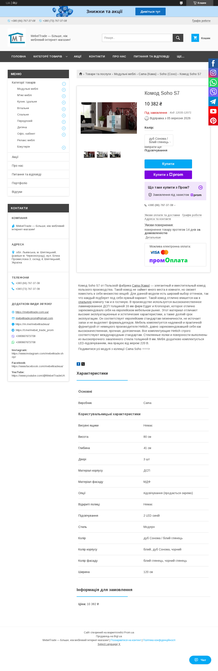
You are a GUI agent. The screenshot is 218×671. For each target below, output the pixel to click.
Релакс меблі (26, 140)
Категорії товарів (47, 56)
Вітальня (23, 108)
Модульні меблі (125, 74)
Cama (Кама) (147, 74)
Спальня (23, 114)
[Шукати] (178, 38)
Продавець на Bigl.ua (109, 636)
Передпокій (24, 120)
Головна (18, 56)
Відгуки (17, 191)
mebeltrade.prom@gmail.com (34, 318)
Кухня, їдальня (27, 101)
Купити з (160, 174)
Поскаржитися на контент (126, 640)
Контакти (97, 56)
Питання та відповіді (151, 56)
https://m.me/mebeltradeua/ (33, 324)
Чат (203, 660)
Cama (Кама (140, 285)
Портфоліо (19, 183)
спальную (85, 302)
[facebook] (78, 364)
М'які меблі (24, 95)
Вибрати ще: (156, 148)
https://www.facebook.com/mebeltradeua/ (37, 366)
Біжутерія (23, 146)
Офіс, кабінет (26, 133)
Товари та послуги (98, 74)
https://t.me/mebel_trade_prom (35, 330)
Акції (77, 56)
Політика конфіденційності (159, 640)
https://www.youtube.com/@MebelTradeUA (38, 375)
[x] (83, 364)
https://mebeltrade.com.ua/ (32, 312)
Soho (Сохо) (168, 74)
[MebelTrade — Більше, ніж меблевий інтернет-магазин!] (17, 45)
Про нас (119, 56)
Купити (168, 164)
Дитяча (22, 127)
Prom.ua (129, 632)
